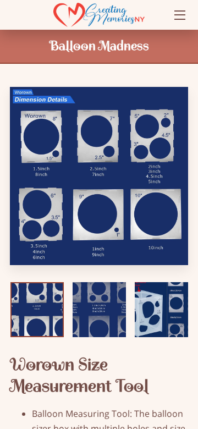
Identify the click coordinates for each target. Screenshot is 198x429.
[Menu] (179, 15)
